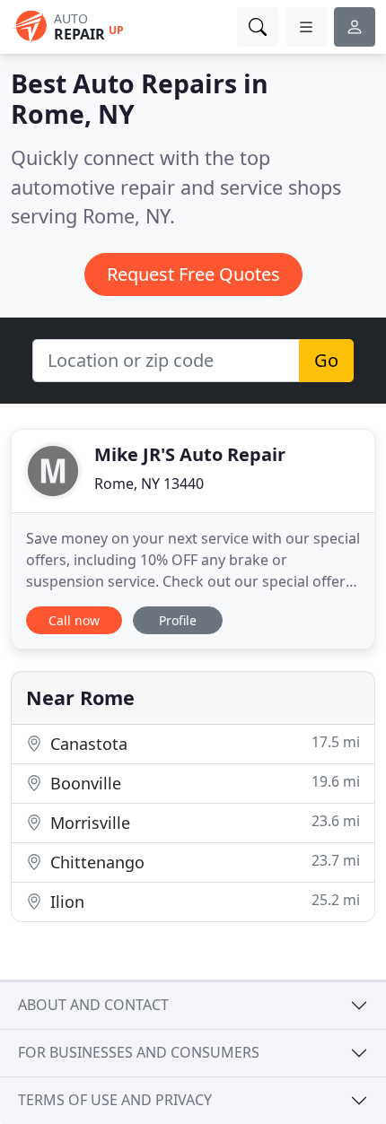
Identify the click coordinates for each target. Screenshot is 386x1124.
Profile (178, 620)
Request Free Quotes (193, 274)
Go (326, 360)
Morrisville (203, 822)
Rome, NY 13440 (149, 483)
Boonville (203, 782)
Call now (74, 620)
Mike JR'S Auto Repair (189, 454)
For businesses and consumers (138, 1052)
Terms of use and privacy (115, 1100)
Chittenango (203, 861)
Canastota (203, 743)
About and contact (93, 1005)
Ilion (203, 901)
